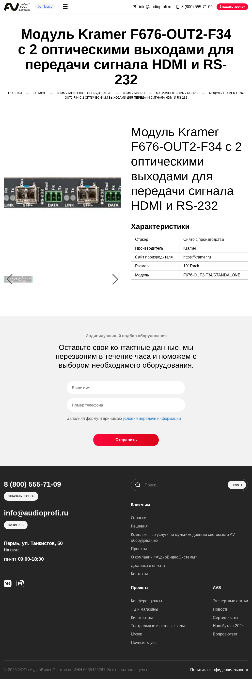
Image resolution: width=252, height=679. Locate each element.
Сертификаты (225, 618)
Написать (16, 525)
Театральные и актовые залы (158, 626)
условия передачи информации (152, 418)
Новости (220, 609)
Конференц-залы (146, 601)
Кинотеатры (142, 618)
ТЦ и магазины (144, 609)
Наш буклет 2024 (228, 626)
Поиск (237, 485)
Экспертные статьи (230, 601)
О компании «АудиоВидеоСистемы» (164, 557)
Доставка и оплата (148, 565)
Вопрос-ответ (225, 634)
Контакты (139, 574)
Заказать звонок (232, 6)
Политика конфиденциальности (219, 670)
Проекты (139, 549)
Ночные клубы (144, 642)
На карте (11, 550)
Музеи (136, 634)
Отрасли (138, 518)
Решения (139, 526)
